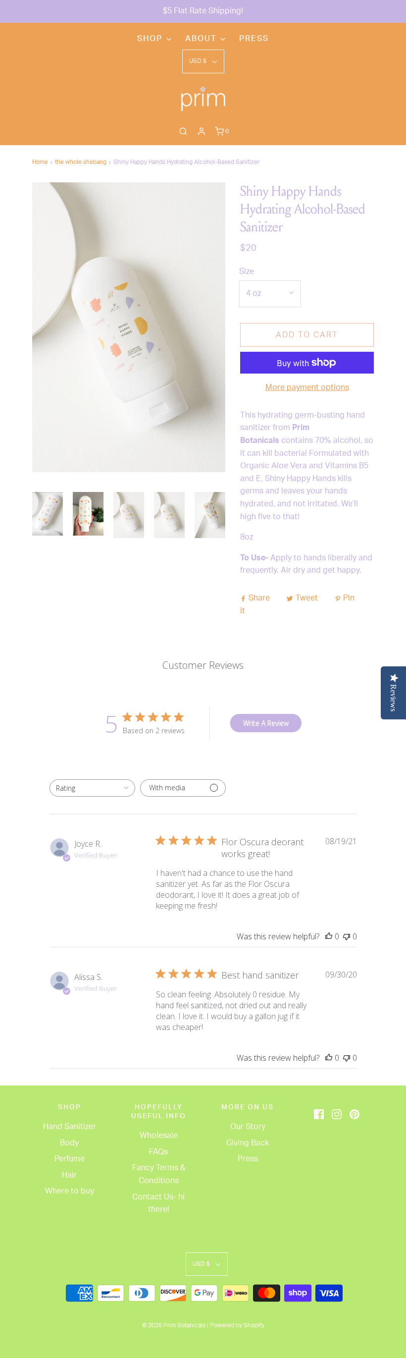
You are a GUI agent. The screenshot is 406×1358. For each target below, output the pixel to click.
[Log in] (201, 131)
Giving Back (247, 1143)
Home (40, 162)
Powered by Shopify (237, 1325)
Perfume (69, 1159)
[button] (203, 61)
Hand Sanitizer (69, 1127)
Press (254, 39)
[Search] (183, 131)
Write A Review (266, 723)
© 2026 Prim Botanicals (173, 1325)
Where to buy (69, 1191)
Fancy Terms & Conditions (158, 1174)
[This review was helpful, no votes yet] (328, 936)
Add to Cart (307, 335)
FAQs (158, 1152)
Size (246, 271)
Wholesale (159, 1136)
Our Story (247, 1127)
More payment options (307, 387)
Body (69, 1143)
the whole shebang (80, 162)
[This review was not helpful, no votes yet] (346, 936)
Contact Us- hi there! (158, 1203)
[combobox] (92, 788)
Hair (69, 1175)
